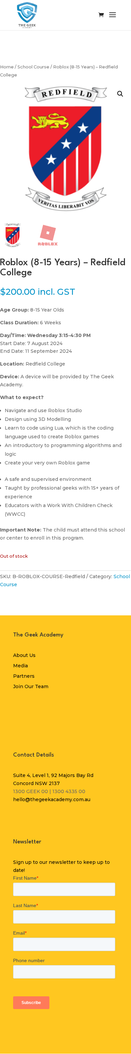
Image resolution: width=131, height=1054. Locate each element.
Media (20, 666)
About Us (24, 655)
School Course (33, 66)
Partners (24, 676)
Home (7, 66)
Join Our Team (30, 686)
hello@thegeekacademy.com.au (51, 799)
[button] (120, 94)
